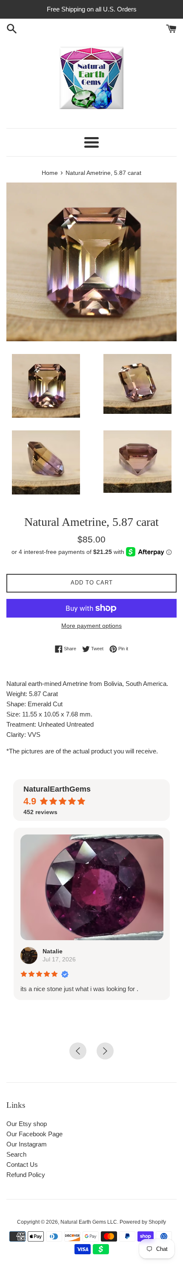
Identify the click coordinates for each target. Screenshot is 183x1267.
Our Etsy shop (26, 1123)
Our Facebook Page (34, 1134)
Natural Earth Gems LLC (88, 1222)
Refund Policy (25, 1174)
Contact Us (22, 1164)
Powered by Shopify (143, 1222)
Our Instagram (26, 1144)
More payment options (91, 625)
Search (16, 1154)
